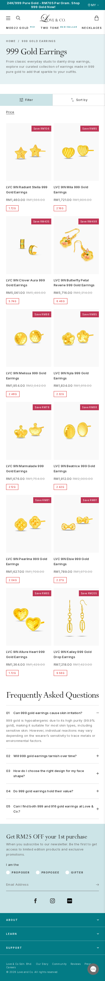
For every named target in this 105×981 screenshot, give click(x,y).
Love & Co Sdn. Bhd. (19, 963)
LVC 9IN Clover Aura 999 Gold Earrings (25, 282)
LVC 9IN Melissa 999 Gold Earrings (26, 375)
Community (59, 963)
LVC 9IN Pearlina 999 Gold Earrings (26, 561)
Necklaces (92, 28)
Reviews (76, 963)
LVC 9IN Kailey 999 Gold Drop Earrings (73, 654)
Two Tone (50, 28)
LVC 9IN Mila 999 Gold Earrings (71, 189)
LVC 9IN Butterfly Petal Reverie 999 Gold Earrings (74, 282)
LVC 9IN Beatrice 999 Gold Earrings (74, 468)
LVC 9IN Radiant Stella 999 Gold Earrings (27, 189)
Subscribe (82, 869)
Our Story (42, 963)
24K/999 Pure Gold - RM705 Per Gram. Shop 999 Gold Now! (43, 5)
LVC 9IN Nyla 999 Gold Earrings (71, 375)
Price (10, 112)
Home (11, 41)
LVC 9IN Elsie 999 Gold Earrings (71, 561)
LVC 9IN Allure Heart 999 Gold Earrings (25, 654)
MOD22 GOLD (17, 28)
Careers (11, 967)
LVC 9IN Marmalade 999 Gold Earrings (25, 468)
